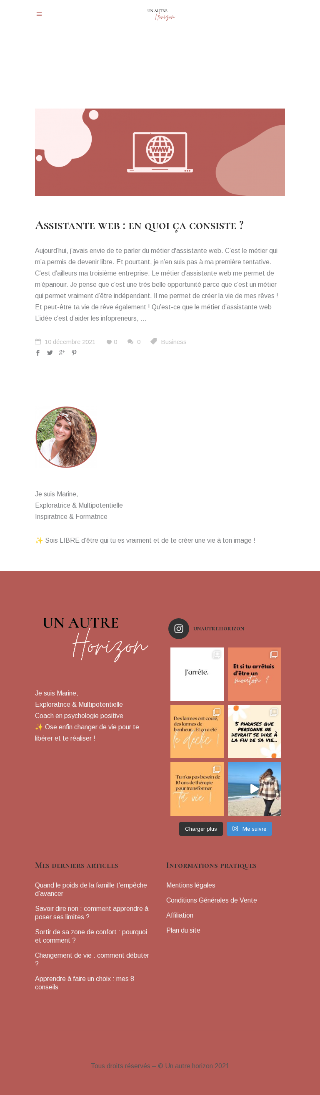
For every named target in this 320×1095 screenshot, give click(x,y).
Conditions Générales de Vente (211, 900)
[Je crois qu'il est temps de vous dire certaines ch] (197, 674)
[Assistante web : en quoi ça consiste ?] (160, 152)
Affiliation (179, 915)
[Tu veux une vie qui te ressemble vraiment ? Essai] (254, 789)
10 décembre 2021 (69, 341)
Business (174, 341)
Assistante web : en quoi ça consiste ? (139, 225)
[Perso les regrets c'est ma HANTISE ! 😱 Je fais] (254, 732)
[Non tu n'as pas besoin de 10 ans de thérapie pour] (197, 789)
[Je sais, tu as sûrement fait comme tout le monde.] (254, 674)
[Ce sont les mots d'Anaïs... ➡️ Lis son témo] (197, 732)
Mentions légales (190, 885)
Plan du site (183, 930)
